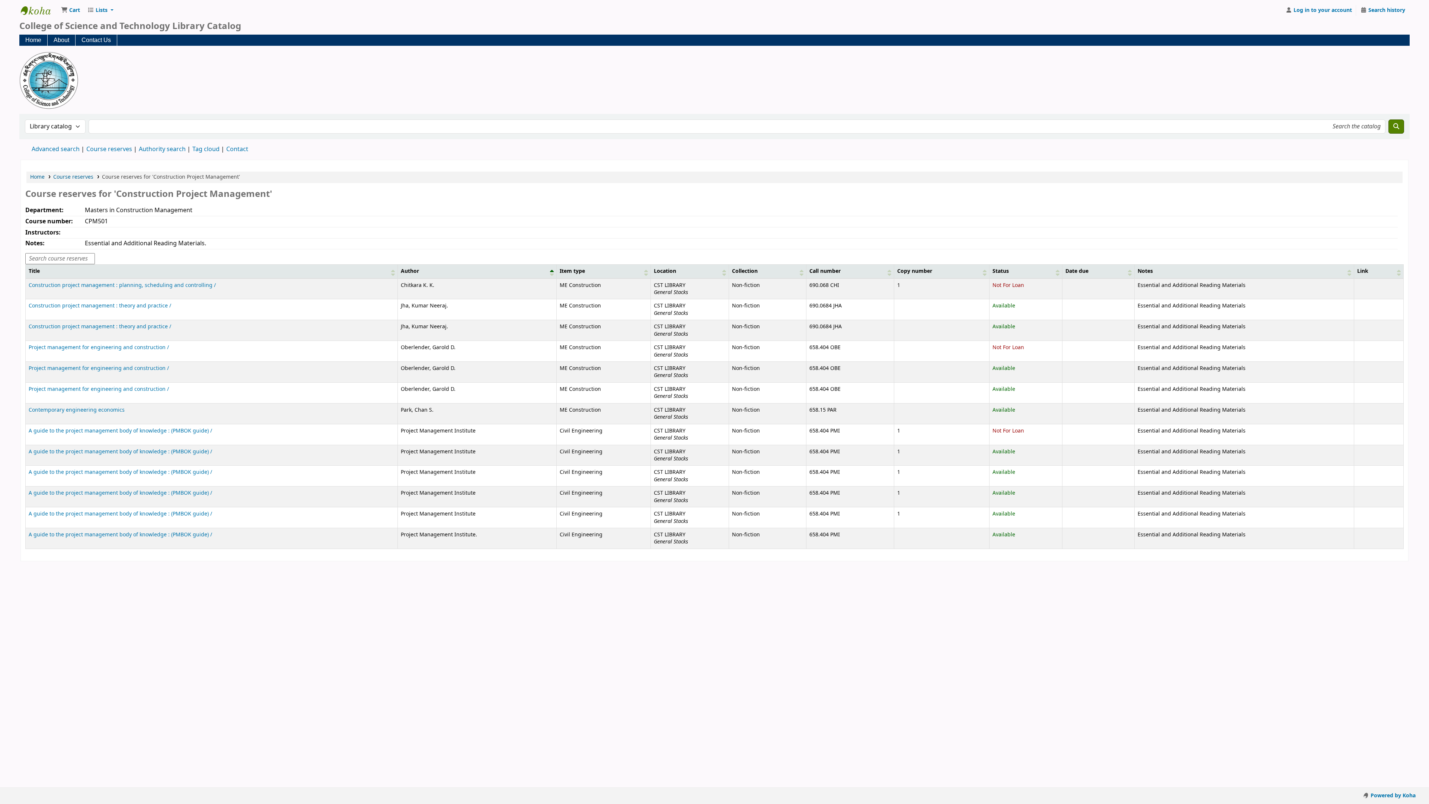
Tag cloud (206, 149)
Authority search (162, 149)
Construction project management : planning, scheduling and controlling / (122, 285)
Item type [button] (572, 271)
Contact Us (96, 40)
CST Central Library (39, 10)
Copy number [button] (914, 271)
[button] (70, 10)
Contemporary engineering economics (77, 410)
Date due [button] (1076, 271)
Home (33, 40)
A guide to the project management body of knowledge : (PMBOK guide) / (120, 431)
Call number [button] (825, 271)
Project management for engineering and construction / (99, 347)
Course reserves (109, 149)
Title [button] (34, 271)
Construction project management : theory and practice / (100, 306)
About (61, 40)
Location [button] (665, 271)
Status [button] (1000, 271)
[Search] (1396, 126)
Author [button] (410, 271)
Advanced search (56, 149)
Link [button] (1362, 271)
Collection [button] (745, 271)
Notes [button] (1145, 271)
